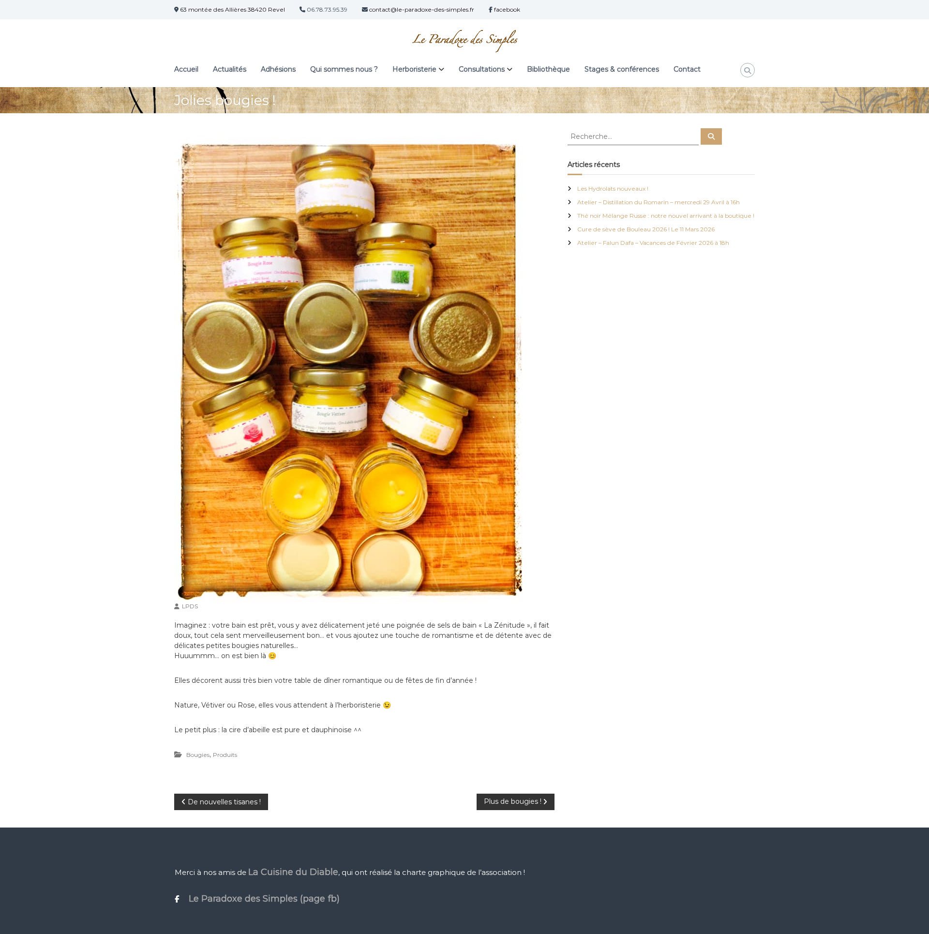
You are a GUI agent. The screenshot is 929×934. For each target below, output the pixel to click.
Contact (687, 69)
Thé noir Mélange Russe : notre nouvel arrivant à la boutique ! (665, 215)
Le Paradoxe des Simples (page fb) (259, 898)
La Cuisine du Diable (293, 872)
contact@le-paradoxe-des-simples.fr (421, 9)
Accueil (186, 69)
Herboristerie (414, 69)
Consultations (482, 69)
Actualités (229, 69)
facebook (506, 9)
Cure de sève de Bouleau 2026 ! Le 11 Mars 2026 (646, 229)
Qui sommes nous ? (344, 69)
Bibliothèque (548, 69)
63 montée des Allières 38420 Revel (232, 9)
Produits (225, 754)
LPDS (190, 606)
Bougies (198, 754)
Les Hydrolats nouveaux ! (612, 188)
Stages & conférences (621, 69)
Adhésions (278, 69)
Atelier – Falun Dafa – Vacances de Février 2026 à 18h (653, 242)
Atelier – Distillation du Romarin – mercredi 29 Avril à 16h (658, 202)
